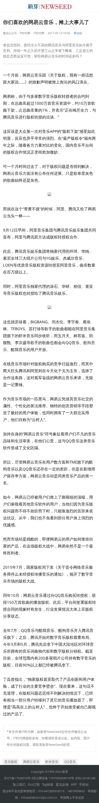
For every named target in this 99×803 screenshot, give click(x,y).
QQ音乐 (70, 761)
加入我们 (19, 784)
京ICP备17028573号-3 (18, 778)
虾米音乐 (51, 761)
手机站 (84, 784)
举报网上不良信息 (72, 797)
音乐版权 (10, 761)
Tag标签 (47, 784)
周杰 (55, 321)
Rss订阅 (34, 784)
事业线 (78, 33)
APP (74, 784)
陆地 (70, 644)
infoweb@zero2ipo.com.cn (39, 797)
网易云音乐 (31, 761)
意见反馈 (62, 784)
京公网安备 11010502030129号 (53, 778)
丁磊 (7, 679)
